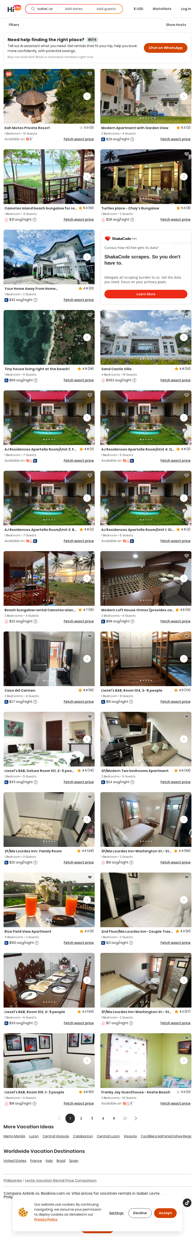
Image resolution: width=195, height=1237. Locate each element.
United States (15, 1160)
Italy (49, 1160)
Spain (73, 1160)
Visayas (130, 1136)
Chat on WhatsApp (166, 47)
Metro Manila (14, 1136)
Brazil (61, 1160)
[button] (138, 8)
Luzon (34, 1136)
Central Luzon (108, 1136)
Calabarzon (83, 1136)
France (36, 1160)
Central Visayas (56, 1136)
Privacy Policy (45, 1219)
